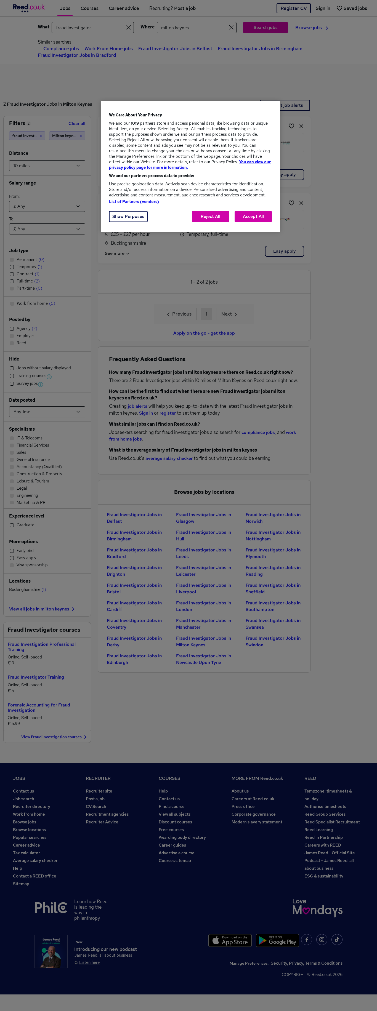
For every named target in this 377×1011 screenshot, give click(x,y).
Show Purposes (128, 216)
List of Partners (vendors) (134, 201)
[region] (190, 166)
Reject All (210, 216)
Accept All (253, 216)
